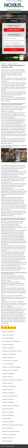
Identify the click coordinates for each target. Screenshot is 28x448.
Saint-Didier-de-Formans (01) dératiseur (12, 351)
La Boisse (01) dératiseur (8, 402)
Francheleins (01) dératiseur (9, 434)
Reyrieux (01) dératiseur (8, 344)
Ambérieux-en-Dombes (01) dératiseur (11, 367)
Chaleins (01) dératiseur (8, 412)
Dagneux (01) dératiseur (8, 421)
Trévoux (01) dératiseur (8, 363)
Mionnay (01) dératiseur (8, 335)
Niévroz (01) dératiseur (7, 428)
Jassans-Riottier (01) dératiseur (10, 396)
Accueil (3, 446)
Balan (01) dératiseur (7, 441)
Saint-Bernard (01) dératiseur (9, 386)
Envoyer (14, 49)
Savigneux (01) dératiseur (8, 373)
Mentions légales (10, 446)
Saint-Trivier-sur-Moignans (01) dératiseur (12, 425)
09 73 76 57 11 (14, 30)
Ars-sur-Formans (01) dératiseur (10, 360)
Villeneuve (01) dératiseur (8, 392)
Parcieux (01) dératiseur (8, 338)
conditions (14, 46)
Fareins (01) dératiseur (7, 408)
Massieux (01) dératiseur (8, 331)
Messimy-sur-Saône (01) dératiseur (11, 431)
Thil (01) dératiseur (7, 418)
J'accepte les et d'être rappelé (15, 46)
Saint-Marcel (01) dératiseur (9, 354)
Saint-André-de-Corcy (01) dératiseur (11, 341)
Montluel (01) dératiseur (8, 415)
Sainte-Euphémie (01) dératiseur (10, 370)
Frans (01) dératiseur (7, 376)
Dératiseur (3, 63)
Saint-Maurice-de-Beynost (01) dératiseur (12, 380)
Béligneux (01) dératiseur (8, 437)
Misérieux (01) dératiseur (8, 357)
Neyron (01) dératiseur (7, 389)
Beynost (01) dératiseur (8, 399)
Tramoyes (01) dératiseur (8, 347)
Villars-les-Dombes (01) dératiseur (10, 405)
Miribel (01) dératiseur (7, 383)
